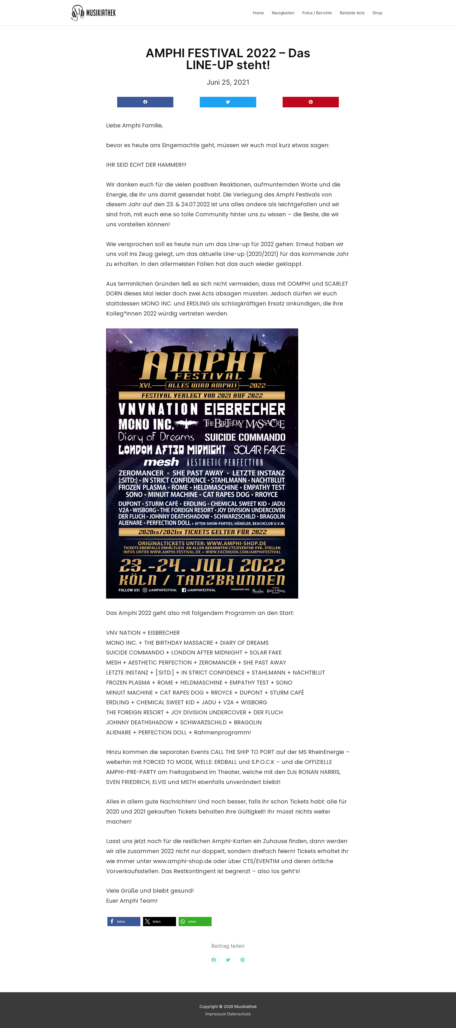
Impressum (215, 1013)
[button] (145, 102)
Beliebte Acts (352, 12)
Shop (377, 12)
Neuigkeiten (283, 12)
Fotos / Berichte (317, 12)
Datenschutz (239, 1013)
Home (258, 12)
